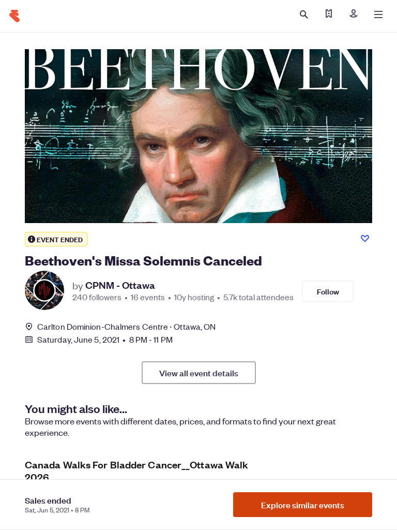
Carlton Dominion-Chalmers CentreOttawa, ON (126, 326)
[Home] (14, 16)
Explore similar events (302, 504)
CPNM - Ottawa (120, 285)
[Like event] (365, 238)
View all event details (198, 372)
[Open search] (304, 14)
